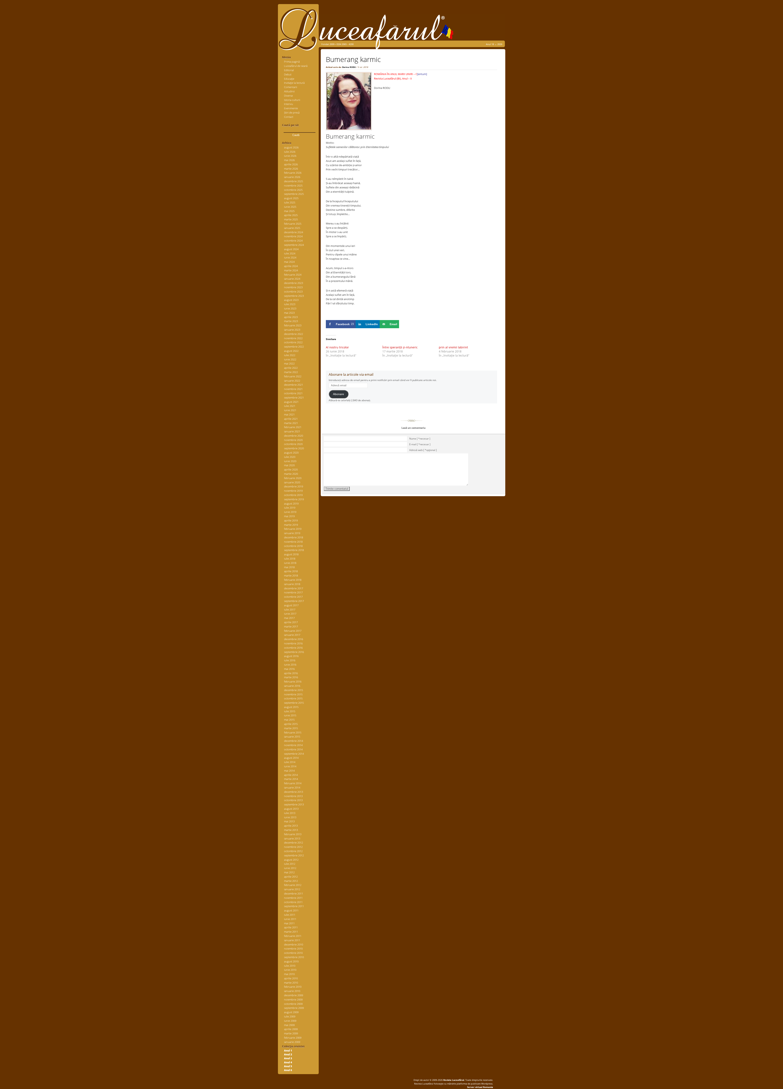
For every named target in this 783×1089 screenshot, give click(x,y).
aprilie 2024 (291, 266)
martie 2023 (291, 321)
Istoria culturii (292, 100)
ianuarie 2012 (292, 889)
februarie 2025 (292, 223)
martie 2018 (291, 575)
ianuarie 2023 (292, 329)
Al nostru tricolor (337, 347)
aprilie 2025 (291, 215)
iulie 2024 (289, 253)
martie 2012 (291, 881)
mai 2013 (289, 821)
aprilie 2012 (291, 876)
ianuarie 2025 (292, 228)
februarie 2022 (292, 376)
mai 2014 (289, 770)
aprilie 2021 (291, 419)
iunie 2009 (290, 1021)
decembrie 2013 (293, 792)
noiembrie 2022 (293, 338)
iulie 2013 (289, 813)
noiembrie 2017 (293, 592)
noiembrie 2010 (293, 948)
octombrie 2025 (293, 190)
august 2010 (291, 961)
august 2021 (291, 402)
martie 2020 (291, 474)
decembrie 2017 (293, 588)
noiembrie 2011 (293, 898)
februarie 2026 (292, 173)
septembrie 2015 (294, 703)
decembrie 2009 (293, 995)
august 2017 (291, 605)
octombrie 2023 (293, 291)
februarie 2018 (292, 580)
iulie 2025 (289, 202)
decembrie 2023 (293, 283)
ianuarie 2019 (292, 533)
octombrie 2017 (293, 597)
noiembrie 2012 (293, 847)
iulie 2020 (289, 457)
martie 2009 (291, 1033)
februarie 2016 (292, 681)
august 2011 (291, 910)
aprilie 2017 (291, 622)
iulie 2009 (289, 1016)
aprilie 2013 (291, 825)
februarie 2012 (292, 885)
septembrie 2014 (294, 753)
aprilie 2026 (291, 164)
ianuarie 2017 (292, 635)
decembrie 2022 (293, 334)
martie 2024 (291, 270)
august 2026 (291, 147)
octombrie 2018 (293, 546)
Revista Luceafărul (453, 1079)
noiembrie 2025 (293, 185)
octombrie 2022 (293, 342)
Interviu (288, 104)
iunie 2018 (290, 563)
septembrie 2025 (294, 194)
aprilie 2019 (291, 520)
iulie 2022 (289, 355)
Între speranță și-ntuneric (400, 347)
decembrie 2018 (293, 537)
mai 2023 (289, 313)
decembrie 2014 (293, 741)
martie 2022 (291, 372)
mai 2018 (289, 567)
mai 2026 (289, 160)
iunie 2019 (290, 512)
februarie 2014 (292, 783)
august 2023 (291, 300)
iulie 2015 (289, 711)
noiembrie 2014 (293, 745)
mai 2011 (289, 923)
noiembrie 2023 (293, 287)
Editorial (289, 70)
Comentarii (290, 87)
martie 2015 (291, 728)
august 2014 (291, 758)
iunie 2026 (290, 156)
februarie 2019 (292, 529)
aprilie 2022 (291, 368)
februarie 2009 (292, 1037)
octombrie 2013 (293, 800)
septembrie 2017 (294, 601)
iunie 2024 (290, 257)
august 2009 (291, 1012)
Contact (288, 117)
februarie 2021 (292, 427)
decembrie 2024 (293, 232)
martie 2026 (291, 168)
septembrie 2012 (294, 855)
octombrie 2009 (293, 1004)
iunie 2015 (290, 715)
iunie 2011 (290, 919)
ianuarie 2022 (292, 380)
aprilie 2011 (291, 927)
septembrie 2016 (294, 652)
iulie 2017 (289, 609)
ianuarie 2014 (292, 787)
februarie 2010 (292, 986)
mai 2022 (289, 363)
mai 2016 (289, 669)
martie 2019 (291, 525)
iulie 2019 (289, 507)
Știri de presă (292, 112)
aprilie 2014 (291, 775)
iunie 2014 (290, 766)
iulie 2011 (289, 915)
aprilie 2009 (291, 1029)
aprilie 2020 (291, 469)
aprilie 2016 (291, 673)
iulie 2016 (289, 660)
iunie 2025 (290, 207)
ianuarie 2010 (292, 991)
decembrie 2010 (293, 944)
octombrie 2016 (293, 647)
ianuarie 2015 (292, 736)
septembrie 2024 (294, 245)
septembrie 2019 (294, 499)
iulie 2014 (289, 762)
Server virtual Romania (480, 1087)
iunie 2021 (290, 410)
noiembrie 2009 (293, 999)
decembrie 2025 (293, 181)
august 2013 (291, 809)
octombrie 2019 (293, 495)
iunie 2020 (290, 461)
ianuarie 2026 (292, 177)
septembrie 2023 (294, 296)
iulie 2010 (289, 966)
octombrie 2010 (293, 953)
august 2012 (291, 859)
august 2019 (291, 503)
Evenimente (291, 108)
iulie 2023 (289, 304)
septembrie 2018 (294, 550)
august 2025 (291, 198)
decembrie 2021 (293, 385)
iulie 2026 (289, 152)
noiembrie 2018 (293, 541)
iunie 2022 (290, 359)
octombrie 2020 (293, 444)
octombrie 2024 (293, 240)
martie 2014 (291, 779)
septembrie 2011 (294, 906)
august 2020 (291, 452)
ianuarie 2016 (292, 686)
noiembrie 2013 (293, 796)
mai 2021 (289, 414)
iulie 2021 (289, 406)
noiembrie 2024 (293, 236)
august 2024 (291, 249)
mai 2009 (289, 1025)
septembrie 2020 (294, 448)
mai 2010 (289, 974)
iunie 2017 (290, 613)
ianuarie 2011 (292, 940)
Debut (287, 74)
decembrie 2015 (293, 690)
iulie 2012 (289, 864)
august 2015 (291, 707)
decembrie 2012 (293, 842)
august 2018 (291, 554)
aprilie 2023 (291, 317)
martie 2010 (291, 982)
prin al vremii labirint (453, 347)
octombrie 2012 (293, 851)
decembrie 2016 (293, 639)
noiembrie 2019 (293, 491)
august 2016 (291, 656)
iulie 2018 (289, 558)
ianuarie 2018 (292, 584)
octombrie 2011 (293, 902)
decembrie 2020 (293, 435)
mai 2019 (289, 516)
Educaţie (289, 79)
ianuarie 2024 (292, 279)
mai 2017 (289, 618)
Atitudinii (289, 91)
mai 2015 (289, 719)
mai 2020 (289, 465)
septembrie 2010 (294, 957)
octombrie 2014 (293, 749)
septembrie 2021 (294, 397)
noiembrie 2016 (293, 643)
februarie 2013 (292, 834)
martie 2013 (291, 830)
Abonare (338, 394)
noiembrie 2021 (293, 389)
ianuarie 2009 (292, 1042)
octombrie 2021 (293, 393)
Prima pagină (292, 61)
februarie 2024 (292, 274)
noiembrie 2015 (293, 694)
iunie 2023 (290, 308)
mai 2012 (289, 872)
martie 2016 (291, 677)
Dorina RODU (349, 67)
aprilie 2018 (291, 571)
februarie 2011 (292, 936)
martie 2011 (291, 931)
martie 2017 (291, 626)
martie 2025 (291, 219)
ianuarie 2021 (292, 431)
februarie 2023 (292, 325)
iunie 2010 (290, 970)
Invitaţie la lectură (294, 83)
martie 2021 (291, 423)
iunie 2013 (290, 817)
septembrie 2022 (294, 346)
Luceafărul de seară (295, 66)
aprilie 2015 (291, 724)
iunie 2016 (290, 664)
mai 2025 (289, 211)
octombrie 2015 (293, 698)
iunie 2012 (290, 868)
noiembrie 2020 (293, 440)
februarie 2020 (292, 478)
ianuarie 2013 (292, 838)
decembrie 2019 (293, 486)
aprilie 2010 (291, 978)
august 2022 (291, 351)
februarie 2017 (292, 631)
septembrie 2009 (294, 1008)
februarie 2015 (292, 732)
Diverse (288, 95)
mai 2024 (289, 262)
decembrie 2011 (293, 893)
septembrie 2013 (294, 804)
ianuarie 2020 (292, 482)
